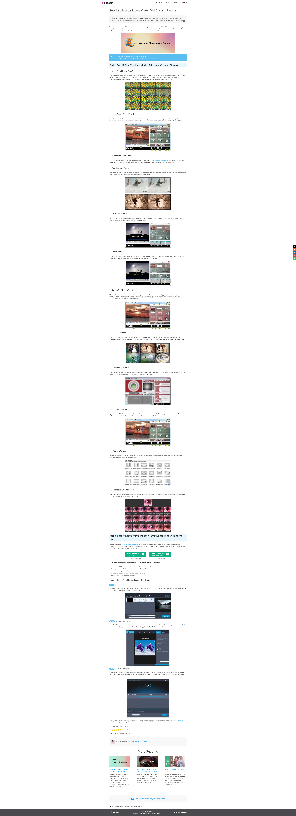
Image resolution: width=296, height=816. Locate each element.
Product (161, 2)
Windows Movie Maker (160, 160)
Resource (169, 2)
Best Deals (187, 2)
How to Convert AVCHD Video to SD (174, 770)
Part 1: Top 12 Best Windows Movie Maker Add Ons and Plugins (131, 56)
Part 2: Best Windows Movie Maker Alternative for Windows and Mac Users (134, 59)
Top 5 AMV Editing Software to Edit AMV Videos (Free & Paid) (119, 770)
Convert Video (147, 741)
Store (155, 2)
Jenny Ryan (138, 741)
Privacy (146, 811)
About (142, 811)
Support (176, 2)
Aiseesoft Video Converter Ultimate (132, 544)
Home (111, 806)
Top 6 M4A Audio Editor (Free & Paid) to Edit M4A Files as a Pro (147, 770)
